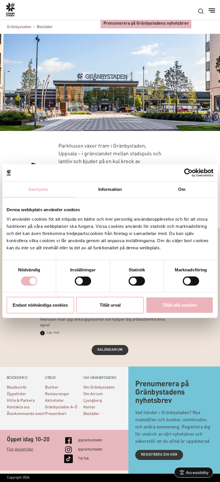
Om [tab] (181, 189)
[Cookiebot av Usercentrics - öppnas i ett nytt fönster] (188, 172)
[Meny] (212, 10)
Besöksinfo (16, 387)
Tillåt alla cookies (179, 304)
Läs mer (53, 332)
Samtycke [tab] (38, 189)
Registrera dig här (159, 454)
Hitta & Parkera (21, 401)
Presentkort (55, 414)
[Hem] (13, 12)
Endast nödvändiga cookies (40, 304)
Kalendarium (110, 350)
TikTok (83, 458)
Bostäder (91, 414)
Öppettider (16, 394)
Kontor (89, 407)
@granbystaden (90, 439)
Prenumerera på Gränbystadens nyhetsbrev (145, 23)
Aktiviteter (54, 401)
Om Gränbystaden (99, 387)
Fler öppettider (20, 449)
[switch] (83, 281)
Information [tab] (110, 189)
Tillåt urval (110, 304)
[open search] (201, 11)
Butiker (51, 387)
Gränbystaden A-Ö (61, 407)
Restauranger (57, 394)
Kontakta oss (18, 407)
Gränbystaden (19, 27)
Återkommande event (26, 414)
